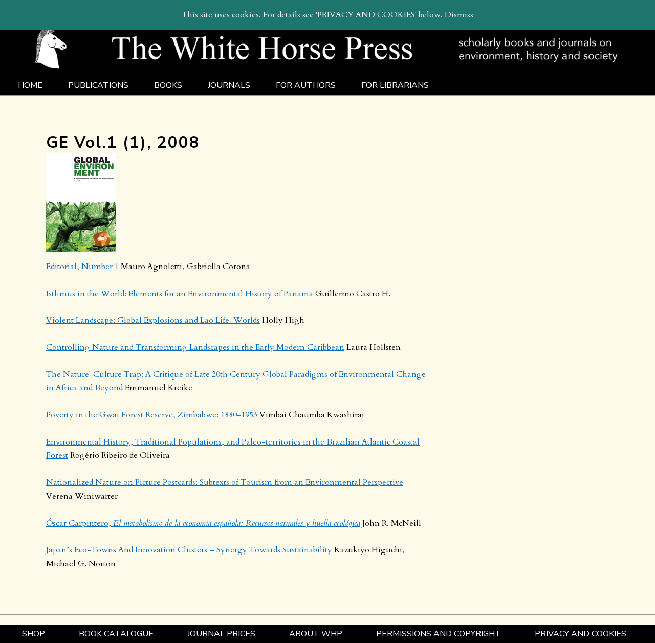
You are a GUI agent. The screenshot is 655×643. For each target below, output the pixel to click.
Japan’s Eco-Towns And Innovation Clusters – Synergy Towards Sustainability (189, 550)
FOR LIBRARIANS (395, 85)
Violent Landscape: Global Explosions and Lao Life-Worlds (153, 320)
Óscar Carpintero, (203, 523)
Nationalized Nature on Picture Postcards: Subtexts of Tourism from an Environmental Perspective (224, 482)
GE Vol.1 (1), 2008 (123, 142)
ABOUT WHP (315, 633)
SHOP (33, 633)
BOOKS (168, 85)
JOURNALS (229, 85)
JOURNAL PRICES (221, 633)
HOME (30, 85)
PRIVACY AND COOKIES (580, 633)
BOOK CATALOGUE (116, 633)
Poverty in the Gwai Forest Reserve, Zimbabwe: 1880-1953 (151, 414)
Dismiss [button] (459, 14)
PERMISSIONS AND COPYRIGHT (438, 633)
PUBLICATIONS (98, 85)
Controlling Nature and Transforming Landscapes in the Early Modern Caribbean (195, 347)
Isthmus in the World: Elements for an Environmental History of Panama (179, 293)
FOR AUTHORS (306, 85)
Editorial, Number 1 (82, 266)
